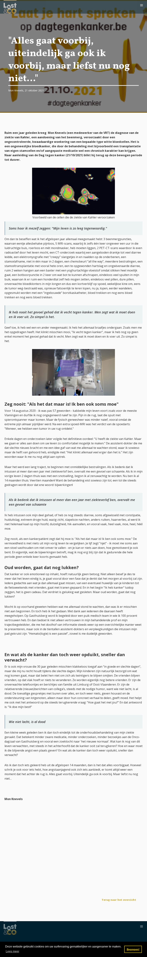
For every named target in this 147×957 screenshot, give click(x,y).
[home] (10, 7)
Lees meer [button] (12, 951)
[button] (141, 5)
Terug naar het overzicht (119, 899)
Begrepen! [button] (133, 949)
